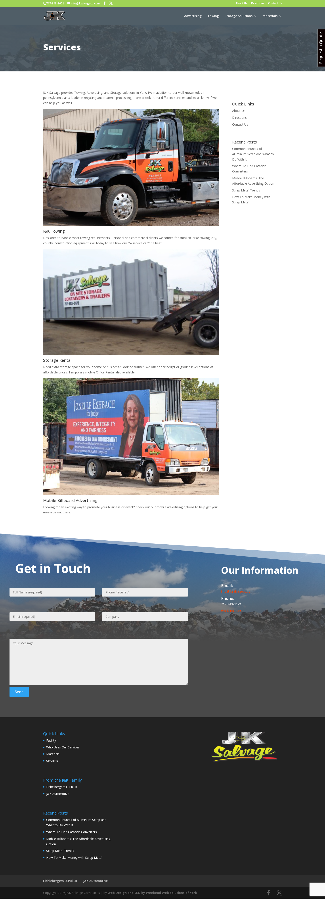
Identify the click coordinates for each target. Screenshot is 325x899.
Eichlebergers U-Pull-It (60, 881)
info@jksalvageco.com (237, 591)
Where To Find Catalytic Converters (71, 832)
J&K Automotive (57, 794)
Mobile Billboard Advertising (70, 500)
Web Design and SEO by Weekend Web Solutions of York (152, 893)
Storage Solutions (238, 16)
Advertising (193, 16)
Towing (213, 16)
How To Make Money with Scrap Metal (74, 857)
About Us (241, 3)
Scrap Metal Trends (246, 190)
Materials (270, 16)
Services (52, 761)
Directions (257, 3)
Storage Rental (57, 360)
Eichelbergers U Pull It (61, 787)
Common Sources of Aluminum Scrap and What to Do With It (253, 154)
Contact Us (275, 3)
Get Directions (231, 610)
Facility (51, 740)
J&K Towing (54, 231)
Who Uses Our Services (63, 747)
